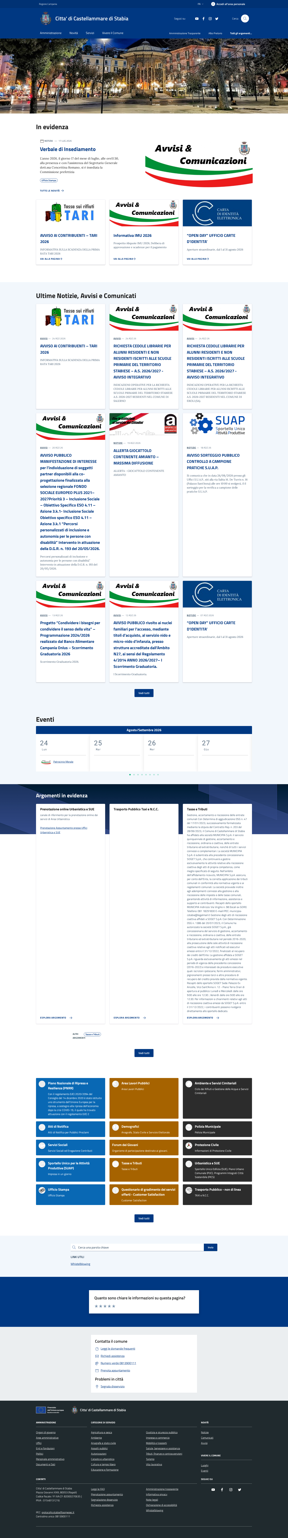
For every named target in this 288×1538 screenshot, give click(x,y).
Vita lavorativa (154, 1464)
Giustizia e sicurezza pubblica (162, 1432)
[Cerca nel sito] (245, 18)
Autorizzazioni (98, 1454)
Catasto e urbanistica (102, 1459)
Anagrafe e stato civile (103, 1443)
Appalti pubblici (99, 1448)
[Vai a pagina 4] (142, 774)
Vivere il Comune (112, 33)
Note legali (152, 1500)
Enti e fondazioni (45, 1448)
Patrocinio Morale (63, 762)
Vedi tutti (144, 693)
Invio (210, 1247)
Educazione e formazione (104, 1470)
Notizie (205, 1432)
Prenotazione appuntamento (107, 1494)
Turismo (150, 1459)
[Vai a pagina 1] (130, 774)
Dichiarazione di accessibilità (161, 1505)
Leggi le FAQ (98, 1489)
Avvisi (204, 1443)
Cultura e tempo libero (103, 1464)
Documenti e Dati (45, 1464)
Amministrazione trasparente (162, 1489)
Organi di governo (46, 1432)
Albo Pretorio (215, 33)
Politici (39, 1454)
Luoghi (204, 1465)
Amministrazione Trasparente (184, 33)
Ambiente (96, 1438)
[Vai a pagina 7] (154, 774)
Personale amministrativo (50, 1459)
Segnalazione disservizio (104, 1500)
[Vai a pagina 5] (146, 774)
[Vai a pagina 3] (138, 774)
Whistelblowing (154, 1510)
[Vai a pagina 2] (134, 774)
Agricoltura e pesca (101, 1432)
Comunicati (207, 1438)
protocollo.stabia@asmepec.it (58, 1512)
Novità (74, 33)
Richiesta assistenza (102, 1505)
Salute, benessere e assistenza (163, 1448)
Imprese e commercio (158, 1438)
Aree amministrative (47, 1438)
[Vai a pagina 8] (158, 774)
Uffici (39, 1443)
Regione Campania (48, 4)
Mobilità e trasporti (156, 1443)
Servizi (90, 33)
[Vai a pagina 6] (150, 774)
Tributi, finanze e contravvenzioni (164, 1454)
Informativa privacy (156, 1494)
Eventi (204, 1471)
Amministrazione (51, 33)
